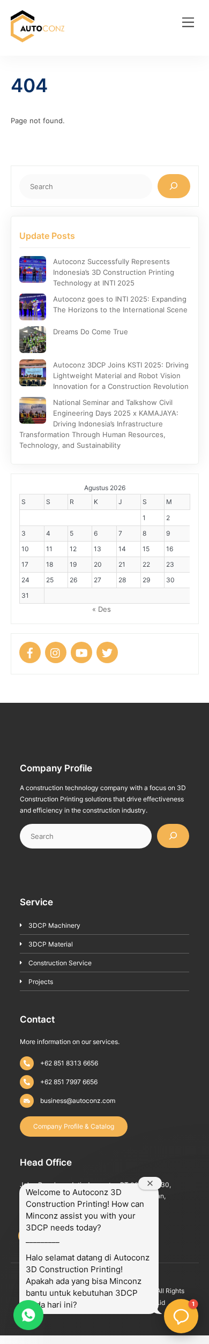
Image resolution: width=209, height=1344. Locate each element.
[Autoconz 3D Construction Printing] (37, 39)
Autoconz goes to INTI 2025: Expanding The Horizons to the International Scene (120, 304)
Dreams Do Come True (90, 331)
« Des (101, 609)
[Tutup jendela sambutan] (150, 1183)
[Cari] (174, 186)
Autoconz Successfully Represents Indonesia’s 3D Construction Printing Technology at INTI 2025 (113, 272)
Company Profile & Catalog (73, 1126)
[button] (181, 1316)
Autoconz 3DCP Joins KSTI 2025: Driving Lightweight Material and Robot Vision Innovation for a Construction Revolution (121, 376)
